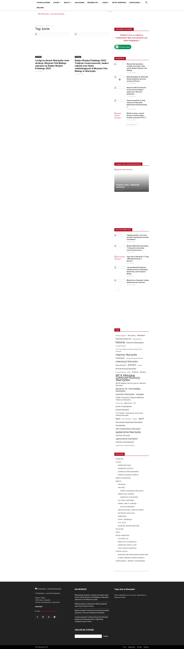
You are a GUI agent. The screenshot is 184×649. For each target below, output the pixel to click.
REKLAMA (40, 8)
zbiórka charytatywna (125, 442)
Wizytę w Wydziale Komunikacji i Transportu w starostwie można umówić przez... (137, 248)
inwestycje (120, 358)
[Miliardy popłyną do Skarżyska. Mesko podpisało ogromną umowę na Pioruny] (119, 79)
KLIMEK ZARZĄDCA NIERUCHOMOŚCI (131, 558)
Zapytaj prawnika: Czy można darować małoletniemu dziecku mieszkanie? (138, 237)
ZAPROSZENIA (134, 2)
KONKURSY (120, 459)
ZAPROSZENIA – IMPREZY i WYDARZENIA (130, 561)
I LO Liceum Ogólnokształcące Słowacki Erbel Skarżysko (129, 350)
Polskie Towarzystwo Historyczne (131, 491)
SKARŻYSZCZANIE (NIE (126, 472)
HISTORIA (38, 57)
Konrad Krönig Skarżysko (126, 368)
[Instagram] (43, 617)
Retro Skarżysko (126, 419)
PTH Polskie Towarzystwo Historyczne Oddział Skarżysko (129, 414)
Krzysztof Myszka (121, 372)
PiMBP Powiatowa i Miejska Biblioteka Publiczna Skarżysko (130, 398)
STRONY (56, 2)
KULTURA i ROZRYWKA (126, 500)
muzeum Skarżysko (125, 394)
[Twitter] (54, 617)
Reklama (146, 647)
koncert (132, 365)
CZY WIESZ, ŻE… (123, 539)
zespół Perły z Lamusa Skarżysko (125, 445)
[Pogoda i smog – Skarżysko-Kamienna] (131, 180)
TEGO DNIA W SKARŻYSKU (127, 548)
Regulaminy (131, 647)
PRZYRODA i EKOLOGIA (126, 513)
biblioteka (141, 335)
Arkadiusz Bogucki (121, 335)
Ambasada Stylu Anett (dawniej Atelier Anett (133, 554)
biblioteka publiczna (123, 339)
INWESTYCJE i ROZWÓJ (126, 494)
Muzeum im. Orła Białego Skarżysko (128, 390)
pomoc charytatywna (124, 406)
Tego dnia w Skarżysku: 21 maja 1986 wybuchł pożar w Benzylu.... (138, 259)
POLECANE (119, 529)
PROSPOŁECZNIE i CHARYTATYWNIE (130, 510)
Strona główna (39, 25)
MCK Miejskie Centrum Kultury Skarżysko (128, 377)
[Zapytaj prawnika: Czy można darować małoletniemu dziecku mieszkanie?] (119, 238)
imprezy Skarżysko (126, 355)
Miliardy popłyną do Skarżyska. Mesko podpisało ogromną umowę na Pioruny (137, 79)
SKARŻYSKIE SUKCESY (125, 468)
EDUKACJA (121, 484)
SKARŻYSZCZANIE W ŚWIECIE (128, 475)
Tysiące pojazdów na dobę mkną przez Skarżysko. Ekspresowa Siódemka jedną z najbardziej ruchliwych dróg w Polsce (92, 619)
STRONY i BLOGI (121, 551)
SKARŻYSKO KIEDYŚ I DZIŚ (127, 545)
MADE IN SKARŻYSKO (123, 478)
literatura (143, 372)
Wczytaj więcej (131, 124)
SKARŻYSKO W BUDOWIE (129, 497)
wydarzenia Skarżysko (128, 432)
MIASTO (67, 2)
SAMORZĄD (122, 516)
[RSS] (49, 617)
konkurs (140, 365)
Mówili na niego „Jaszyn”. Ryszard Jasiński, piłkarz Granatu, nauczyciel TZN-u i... (137, 115)
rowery (135, 419)
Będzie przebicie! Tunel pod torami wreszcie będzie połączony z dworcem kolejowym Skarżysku (92, 612)
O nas (124, 647)
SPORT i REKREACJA (125, 519)
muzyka (140, 394)
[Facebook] (37, 617)
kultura (135, 372)
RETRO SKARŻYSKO (119, 2)
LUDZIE (104, 2)
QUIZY (118, 532)
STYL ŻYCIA (122, 523)
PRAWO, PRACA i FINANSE (127, 503)
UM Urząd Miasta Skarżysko (128, 429)
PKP (135, 403)
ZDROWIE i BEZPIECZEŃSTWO (128, 526)
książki (129, 372)
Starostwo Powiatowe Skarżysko (129, 422)
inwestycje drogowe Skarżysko (134, 358)
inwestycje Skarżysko (127, 361)
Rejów (118, 419)
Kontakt (139, 647)
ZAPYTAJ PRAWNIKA (127, 507)
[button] (146, 3)
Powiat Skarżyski (122, 410)
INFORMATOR (92, 2)
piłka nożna (128, 403)
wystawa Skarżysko (123, 435)
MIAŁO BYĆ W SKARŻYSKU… (128, 542)
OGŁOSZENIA (79, 2)
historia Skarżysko (135, 342)
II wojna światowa (121, 346)
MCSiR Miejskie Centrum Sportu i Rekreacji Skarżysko (131, 384)
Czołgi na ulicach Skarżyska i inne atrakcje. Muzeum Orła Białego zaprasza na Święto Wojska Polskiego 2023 (52, 64)
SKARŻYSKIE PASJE (124, 465)
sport (141, 418)
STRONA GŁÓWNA (43, 2)
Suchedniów (120, 425)
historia (120, 342)
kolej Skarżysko (121, 365)
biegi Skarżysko (137, 339)
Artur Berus (132, 335)
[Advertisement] (110, 17)
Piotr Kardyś (119, 403)
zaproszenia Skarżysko (127, 439)
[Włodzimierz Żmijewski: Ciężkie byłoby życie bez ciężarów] (119, 283)
